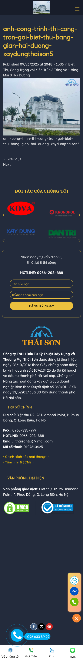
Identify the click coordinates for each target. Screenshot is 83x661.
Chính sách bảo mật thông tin (27, 456)
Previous (12, 158)
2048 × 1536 (54, 63)
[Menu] (77, 9)
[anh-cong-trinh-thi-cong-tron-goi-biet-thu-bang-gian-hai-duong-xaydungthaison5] (41, 105)
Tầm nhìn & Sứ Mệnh (20, 462)
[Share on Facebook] (33, 626)
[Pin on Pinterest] (49, 626)
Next (9, 164)
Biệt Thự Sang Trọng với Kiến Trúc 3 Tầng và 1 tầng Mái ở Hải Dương (40, 69)
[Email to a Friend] (41, 626)
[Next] (79, 215)
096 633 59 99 (38, 636)
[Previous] (4, 215)
